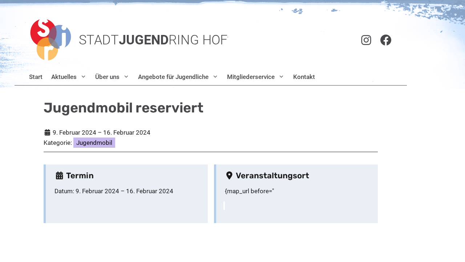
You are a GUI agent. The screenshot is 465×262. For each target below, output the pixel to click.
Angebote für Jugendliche (173, 76)
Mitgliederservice (251, 76)
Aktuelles (64, 76)
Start (36, 76)
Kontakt (304, 76)
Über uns (107, 76)
